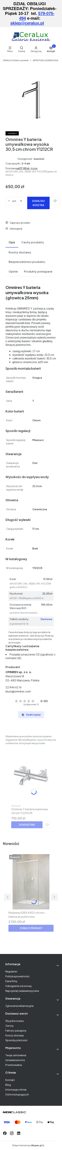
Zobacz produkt (31, 928)
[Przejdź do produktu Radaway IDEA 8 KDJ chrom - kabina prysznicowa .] (31, 881)
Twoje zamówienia (15, 1055)
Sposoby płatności (16, 1040)
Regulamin (11, 971)
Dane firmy (11, 981)
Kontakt (10, 1079)
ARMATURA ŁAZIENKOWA (45, 60)
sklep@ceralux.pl (27, 23)
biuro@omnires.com (18, 691)
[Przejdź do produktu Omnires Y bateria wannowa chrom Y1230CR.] (31, 775)
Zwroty (9, 1025)
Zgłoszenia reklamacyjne (19, 1005)
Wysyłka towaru (14, 1020)
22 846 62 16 (14, 687)
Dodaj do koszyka (38, 203)
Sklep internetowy (27, 1145)
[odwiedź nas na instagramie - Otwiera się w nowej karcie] (12, 1133)
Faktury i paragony (16, 1030)
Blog (8, 1084)
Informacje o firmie (16, 1089)
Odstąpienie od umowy (18, 985)
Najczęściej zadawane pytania (22, 990)
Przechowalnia (13, 1064)
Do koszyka (27, 824)
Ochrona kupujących (17, 1094)
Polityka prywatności (17, 976)
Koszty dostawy (14, 1035)
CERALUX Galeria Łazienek (16, 60)
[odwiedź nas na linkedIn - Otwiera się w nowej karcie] (19, 1133)
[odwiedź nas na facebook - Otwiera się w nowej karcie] (5, 1133)
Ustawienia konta (15, 1060)
